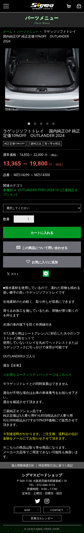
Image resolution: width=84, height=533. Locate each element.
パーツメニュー (28, 31)
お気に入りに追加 (45, 262)
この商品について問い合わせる (45, 248)
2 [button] (36, 124)
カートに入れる (42, 232)
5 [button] (54, 124)
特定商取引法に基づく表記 (56, 465)
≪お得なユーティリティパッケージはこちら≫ (37, 374)
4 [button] (48, 124)
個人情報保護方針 (22, 465)
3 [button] (42, 124)
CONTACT (56, 510)
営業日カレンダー (42, 518)
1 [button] (30, 124)
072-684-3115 (46, 485)
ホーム (7, 31)
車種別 (8, 190)
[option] (42, 79)
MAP (27, 510)
